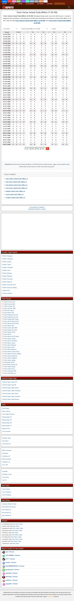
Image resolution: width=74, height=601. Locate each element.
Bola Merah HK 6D (9, 362)
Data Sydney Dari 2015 (10, 330)
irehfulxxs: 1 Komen (12, 580)
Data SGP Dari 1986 (10, 308)
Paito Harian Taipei (18, 528)
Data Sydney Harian (9, 332)
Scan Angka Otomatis (8, 414)
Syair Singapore (6, 492)
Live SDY (4, 3)
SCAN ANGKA (59, 3)
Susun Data (5, 477)
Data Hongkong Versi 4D (11, 315)
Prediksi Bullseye (7, 273)
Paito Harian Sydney (10, 360)
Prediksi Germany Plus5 (9, 284)
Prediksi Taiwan (6, 264)
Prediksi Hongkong (7, 259)
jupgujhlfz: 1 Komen (12, 583)
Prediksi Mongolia (7, 276)
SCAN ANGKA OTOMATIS (37, 207)
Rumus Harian (6, 411)
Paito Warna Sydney (10, 338)
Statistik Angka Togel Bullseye (10, 399)
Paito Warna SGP (9, 312)
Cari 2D (4, 480)
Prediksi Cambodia (7, 267)
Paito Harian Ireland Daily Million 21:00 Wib (37, 12)
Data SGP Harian (9, 310)
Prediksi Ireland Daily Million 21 (15, 197)
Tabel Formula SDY (9, 306)
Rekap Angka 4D (7, 423)
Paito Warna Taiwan (9, 343)
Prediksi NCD (6, 290)
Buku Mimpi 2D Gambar (9, 507)
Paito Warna (5, 408)
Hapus (5, 1)
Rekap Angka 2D (7, 417)
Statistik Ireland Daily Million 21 (15, 191)
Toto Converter (6, 431)
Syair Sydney (6, 489)
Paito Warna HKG (9, 325)
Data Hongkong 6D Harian (11, 319)
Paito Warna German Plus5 (11, 351)
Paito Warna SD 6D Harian (11, 336)
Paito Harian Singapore (10, 358)
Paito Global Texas (9, 369)
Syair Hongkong (6, 495)
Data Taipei (16, 526)
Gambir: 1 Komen (11, 562)
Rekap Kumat (6, 428)
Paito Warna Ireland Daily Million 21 (16, 178)
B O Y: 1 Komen (10, 559)
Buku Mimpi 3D (6, 512)
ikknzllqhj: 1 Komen (12, 576)
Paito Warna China (9, 347)
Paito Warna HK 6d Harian (11, 323)
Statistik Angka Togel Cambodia (11, 396)
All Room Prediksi (7, 293)
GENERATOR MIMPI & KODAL (37, 209)
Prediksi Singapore (7, 256)
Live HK (20, 3)
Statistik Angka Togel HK (9, 385)
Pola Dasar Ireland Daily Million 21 (16, 188)
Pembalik (4, 471)
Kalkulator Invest (7, 474)
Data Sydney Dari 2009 (10, 328)
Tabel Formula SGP (9, 302)
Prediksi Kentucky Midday (9, 287)
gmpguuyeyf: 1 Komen (12, 569)
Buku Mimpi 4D (6, 515)
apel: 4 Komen (10, 552)
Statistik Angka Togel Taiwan (10, 393)
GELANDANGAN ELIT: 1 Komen (15, 566)
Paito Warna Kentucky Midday (12, 353)
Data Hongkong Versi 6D (11, 317)
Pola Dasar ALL (6, 444)
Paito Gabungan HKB (10, 371)
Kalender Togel (6, 438)
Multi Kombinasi (6, 459)
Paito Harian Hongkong (10, 356)
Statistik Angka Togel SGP (9, 382)
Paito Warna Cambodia (10, 340)
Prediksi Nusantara (7, 279)
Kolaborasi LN (6, 462)
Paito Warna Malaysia (10, 349)
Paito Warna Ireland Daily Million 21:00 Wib (30, 20)
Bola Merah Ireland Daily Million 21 (16, 185)
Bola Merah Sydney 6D (10, 364)
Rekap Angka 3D (7, 420)
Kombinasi (5, 453)
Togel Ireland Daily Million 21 (14, 194)
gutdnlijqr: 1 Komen (12, 573)
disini (54, 164)
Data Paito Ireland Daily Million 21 (16, 182)
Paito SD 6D (7, 334)
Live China (49, 3)
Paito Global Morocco (10, 373)
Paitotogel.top (50, 596)
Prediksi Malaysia (7, 282)
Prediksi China (6, 270)
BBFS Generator (6, 450)
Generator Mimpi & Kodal (9, 504)
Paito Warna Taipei (17, 524)
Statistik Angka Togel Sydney (10, 387)
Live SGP (12, 3)
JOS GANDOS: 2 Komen (13, 555)
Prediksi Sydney (6, 261)
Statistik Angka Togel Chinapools (11, 390)
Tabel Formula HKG (9, 304)
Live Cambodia (30, 3)
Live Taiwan (40, 3)
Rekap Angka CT (7, 425)
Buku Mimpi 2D (6, 509)
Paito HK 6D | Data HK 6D (11, 321)
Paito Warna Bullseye (10, 345)
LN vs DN (5, 465)
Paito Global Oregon (9, 366)
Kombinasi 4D (6, 456)
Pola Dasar (5, 441)
